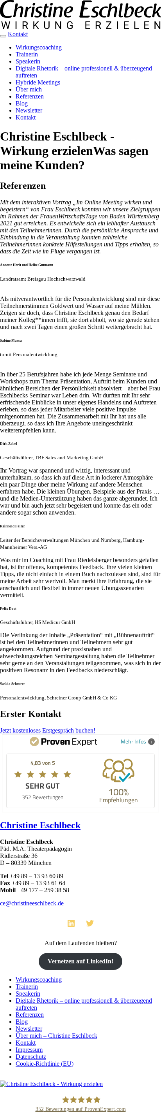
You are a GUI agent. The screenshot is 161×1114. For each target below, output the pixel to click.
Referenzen (30, 96)
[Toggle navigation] (3, 36)
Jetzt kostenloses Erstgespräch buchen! (47, 730)
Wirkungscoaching (39, 47)
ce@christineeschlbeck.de (32, 903)
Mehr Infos (133, 741)
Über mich (29, 89)
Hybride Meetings (38, 82)
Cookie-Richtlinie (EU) (44, 1063)
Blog (22, 103)
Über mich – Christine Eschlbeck (56, 1035)
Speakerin (28, 61)
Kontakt (18, 34)
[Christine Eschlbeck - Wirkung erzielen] (80, 27)
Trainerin (27, 54)
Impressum (29, 1049)
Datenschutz (31, 1056)
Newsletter (29, 110)
